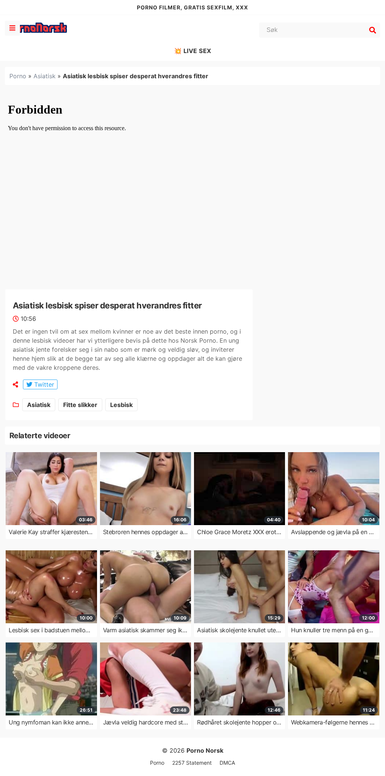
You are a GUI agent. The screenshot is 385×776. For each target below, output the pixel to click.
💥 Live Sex (192, 51)
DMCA (227, 762)
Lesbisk (121, 405)
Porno (17, 76)
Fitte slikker (80, 405)
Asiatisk (44, 76)
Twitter (43, 384)
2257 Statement (192, 762)
